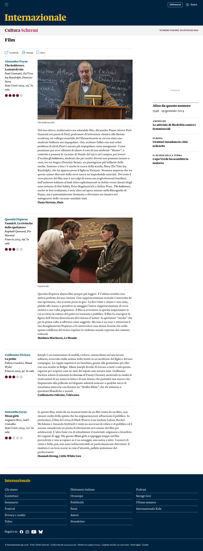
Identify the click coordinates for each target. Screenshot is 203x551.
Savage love (143, 496)
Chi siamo (11, 489)
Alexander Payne (16, 61)
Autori (74, 515)
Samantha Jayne (16, 412)
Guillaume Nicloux (17, 355)
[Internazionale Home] (18, 480)
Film (10, 40)
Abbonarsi (175, 5)
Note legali (135, 545)
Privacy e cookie (15, 515)
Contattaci (11, 496)
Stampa (29, 53)
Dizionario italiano (82, 489)
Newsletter (77, 521)
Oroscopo (76, 496)
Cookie (145, 545)
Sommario (11, 502)
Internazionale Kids (148, 508)
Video (8, 521)
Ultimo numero (146, 502)
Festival (10, 508)
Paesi (73, 508)
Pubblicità (77, 502)
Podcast (141, 489)
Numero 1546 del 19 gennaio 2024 (178, 30)
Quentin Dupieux (16, 219)
